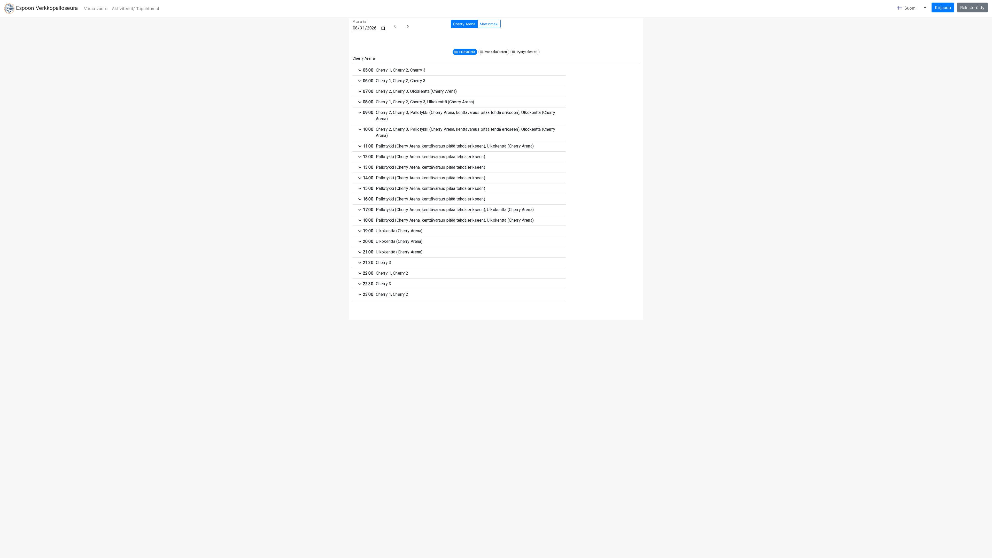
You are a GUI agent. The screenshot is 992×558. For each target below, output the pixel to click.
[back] (394, 26)
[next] (407, 26)
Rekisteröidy (972, 7)
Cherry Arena (464, 24)
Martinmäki (489, 24)
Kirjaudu (943, 7)
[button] (465, 52)
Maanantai (360, 22)
